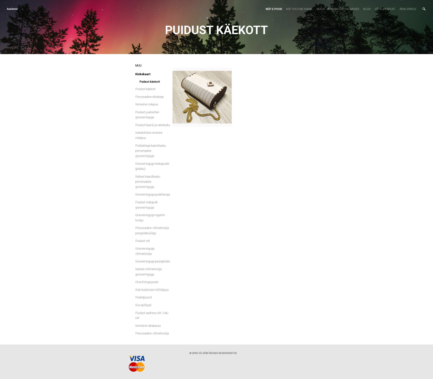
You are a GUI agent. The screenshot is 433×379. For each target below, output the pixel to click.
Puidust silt (142, 241)
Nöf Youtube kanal (299, 9)
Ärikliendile (408, 9)
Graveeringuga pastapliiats (152, 261)
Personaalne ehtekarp (149, 97)
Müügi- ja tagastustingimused (338, 9)
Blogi (367, 9)
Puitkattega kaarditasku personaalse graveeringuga (150, 151)
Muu (138, 65)
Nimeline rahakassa (148, 325)
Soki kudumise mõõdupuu (152, 289)
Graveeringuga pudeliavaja (152, 194)
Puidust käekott (150, 81)
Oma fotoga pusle (146, 282)
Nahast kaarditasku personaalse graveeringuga (147, 182)
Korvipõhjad (143, 305)
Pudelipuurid (143, 297)
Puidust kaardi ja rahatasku (152, 125)
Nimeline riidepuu (146, 104)
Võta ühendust (385, 9)
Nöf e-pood (274, 9)
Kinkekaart (143, 74)
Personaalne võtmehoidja (152, 333)
